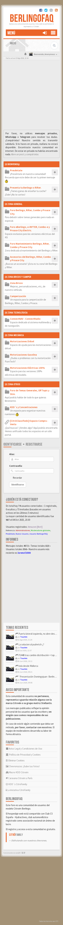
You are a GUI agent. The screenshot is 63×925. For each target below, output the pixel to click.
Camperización (18, 296)
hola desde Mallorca (28, 665)
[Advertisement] (31, 95)
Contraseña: (15, 465)
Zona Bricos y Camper (19, 277)
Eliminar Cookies (16, 760)
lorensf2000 (24, 552)
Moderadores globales (40, 530)
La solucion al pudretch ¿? (31, 644)
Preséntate (16, 170)
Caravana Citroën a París (20, 778)
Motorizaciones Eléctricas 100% (27, 367)
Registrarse (34, 444)
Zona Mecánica (16, 335)
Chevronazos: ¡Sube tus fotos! (24, 766)
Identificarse (12, 444)
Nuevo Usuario (22, 533)
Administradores (23, 530)
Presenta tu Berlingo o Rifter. (25, 187)
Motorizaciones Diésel (22, 341)
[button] (44, 33)
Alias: (12, 454)
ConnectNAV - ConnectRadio (25, 318)
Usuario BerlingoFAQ (39, 533)
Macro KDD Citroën (18, 772)
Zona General (15, 204)
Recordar (17, 477)
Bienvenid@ (14, 164)
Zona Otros (14, 384)
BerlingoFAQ (31, 18)
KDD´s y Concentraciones (23, 407)
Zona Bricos (16, 283)
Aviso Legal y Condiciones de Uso (25, 748)
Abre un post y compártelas (25, 154)
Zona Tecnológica (17, 312)
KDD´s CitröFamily (17, 784)
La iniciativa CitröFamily (18, 790)
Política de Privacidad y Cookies (25, 754)
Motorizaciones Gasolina (23, 354)
